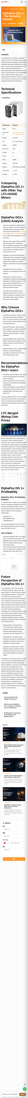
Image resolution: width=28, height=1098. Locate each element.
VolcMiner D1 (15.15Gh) (15, 233)
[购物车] (21, 1)
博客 (7, 9)
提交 (14, 859)
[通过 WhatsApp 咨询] (25, 1089)
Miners (4, 23)
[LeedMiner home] (10, 2)
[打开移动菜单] (25, 1)
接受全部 (22, 1094)
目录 (3, 49)
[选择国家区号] (6, 843)
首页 (4, 9)
